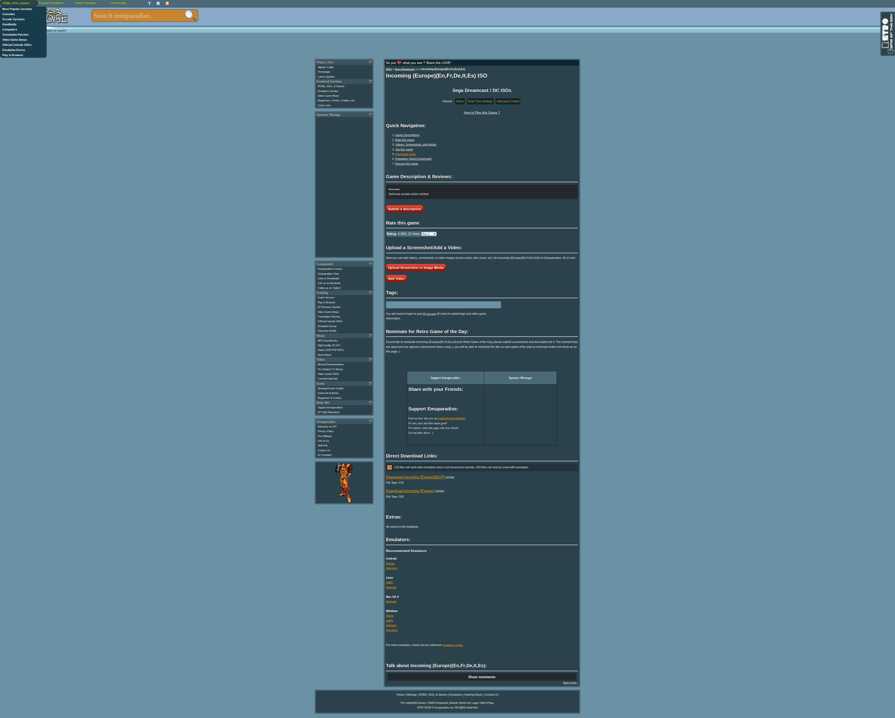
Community (119, 3)
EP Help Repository (329, 412)
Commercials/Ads (328, 378)
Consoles (8, 14)
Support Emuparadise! (330, 407)
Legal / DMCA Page (483, 702)
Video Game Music (328, 95)
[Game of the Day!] (887, 33)
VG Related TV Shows (330, 369)
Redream (391, 587)
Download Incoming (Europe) (410, 491)
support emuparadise (451, 418)
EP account (429, 313)
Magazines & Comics (330, 398)
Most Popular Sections (17, 9)
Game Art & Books (328, 393)
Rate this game (404, 140)
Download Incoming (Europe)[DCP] (415, 477)
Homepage (324, 71)
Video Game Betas (14, 39)
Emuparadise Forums (330, 268)
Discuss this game (406, 163)
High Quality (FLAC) (329, 345)
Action (460, 101)
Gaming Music (473, 694)
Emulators (455, 694)
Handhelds (9, 24)
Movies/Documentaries (331, 364)
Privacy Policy (326, 431)
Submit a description (404, 208)
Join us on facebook (329, 283)
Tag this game (404, 149)
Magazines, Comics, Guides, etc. (336, 100)
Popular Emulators (51, 3)
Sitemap (411, 694)
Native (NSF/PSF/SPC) (331, 350)
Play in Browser (12, 55)
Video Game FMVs (328, 374)
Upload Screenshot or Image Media (416, 267)
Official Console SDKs (17, 45)
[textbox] (144, 15)
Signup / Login (326, 67)
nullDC (389, 582)
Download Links (405, 154)
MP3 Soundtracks (328, 340)
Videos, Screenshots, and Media (415, 144)
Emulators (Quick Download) (413, 159)
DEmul (389, 615)
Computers (9, 29)
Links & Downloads (328, 278)
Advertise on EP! (327, 426)
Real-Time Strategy (480, 101)
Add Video (396, 278)
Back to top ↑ (570, 682)
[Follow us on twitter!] (158, 3)
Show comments (482, 677)
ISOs (389, 69)
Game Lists (324, 105)
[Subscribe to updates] (167, 3)
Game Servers (326, 297)
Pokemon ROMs (327, 330)
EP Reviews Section (329, 307)
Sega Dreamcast (405, 69)
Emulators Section (328, 91)
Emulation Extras (13, 50)
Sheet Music (325, 354)
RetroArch (392, 568)
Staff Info (323, 445)
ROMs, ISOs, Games (16, 3)
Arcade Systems (13, 19)
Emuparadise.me (444, 707)
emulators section (453, 645)
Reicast (390, 563)
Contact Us (324, 450)
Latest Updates (326, 76)
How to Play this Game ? (482, 112)
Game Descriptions (407, 135)
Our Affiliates (325, 436)
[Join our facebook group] (149, 3)
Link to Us (323, 440)
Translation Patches (15, 34)
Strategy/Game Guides (331, 388)
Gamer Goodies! (86, 3)
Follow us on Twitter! (329, 288)
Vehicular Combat (508, 101)
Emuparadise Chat (328, 273)
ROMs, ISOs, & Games (331, 86)
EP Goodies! (325, 455)
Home (400, 694)
